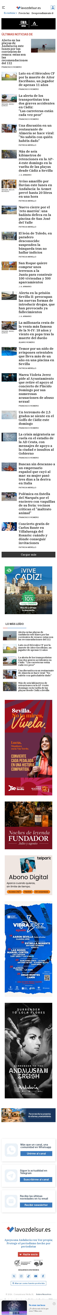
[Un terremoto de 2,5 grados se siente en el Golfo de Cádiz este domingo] (9, 415)
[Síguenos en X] (14, 1276)
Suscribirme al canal (36, 1179)
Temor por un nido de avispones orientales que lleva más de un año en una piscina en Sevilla (36, 356)
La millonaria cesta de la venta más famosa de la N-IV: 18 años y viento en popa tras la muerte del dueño (36, 330)
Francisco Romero (12, 67)
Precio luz (24, 13)
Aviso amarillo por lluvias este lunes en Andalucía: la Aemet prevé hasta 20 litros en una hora (35, 188)
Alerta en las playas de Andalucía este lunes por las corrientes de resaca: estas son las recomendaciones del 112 (15, 52)
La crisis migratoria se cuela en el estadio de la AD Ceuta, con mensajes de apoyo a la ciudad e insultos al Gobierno (37, 443)
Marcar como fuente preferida (29, 1283)
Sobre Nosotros (43, 1294)
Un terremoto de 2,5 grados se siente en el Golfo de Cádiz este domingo (36, 418)
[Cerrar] (54, 1303)
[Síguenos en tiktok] (28, 1276)
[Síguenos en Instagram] (21, 1276)
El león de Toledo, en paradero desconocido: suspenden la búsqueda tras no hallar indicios (35, 242)
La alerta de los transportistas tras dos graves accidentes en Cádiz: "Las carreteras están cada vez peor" (37, 105)
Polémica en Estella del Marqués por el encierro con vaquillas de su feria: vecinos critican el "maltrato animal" (37, 503)
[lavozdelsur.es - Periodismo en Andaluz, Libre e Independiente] (28, 8)
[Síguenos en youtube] (35, 1276)
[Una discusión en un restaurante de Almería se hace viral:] (9, 128)
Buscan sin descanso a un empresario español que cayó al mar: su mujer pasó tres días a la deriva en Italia (37, 473)
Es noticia (9, 13)
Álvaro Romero (27, 342)
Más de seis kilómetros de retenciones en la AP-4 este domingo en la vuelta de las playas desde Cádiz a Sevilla (36, 161)
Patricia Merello (27, 145)
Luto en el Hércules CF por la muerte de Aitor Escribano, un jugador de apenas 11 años (37, 79)
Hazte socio (30, 1254)
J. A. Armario (25, 175)
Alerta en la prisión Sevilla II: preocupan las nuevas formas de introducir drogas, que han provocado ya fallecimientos (37, 302)
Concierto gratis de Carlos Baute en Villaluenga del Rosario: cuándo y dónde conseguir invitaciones (34, 533)
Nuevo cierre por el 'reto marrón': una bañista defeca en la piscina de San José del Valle (35, 214)
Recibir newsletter (36, 1205)
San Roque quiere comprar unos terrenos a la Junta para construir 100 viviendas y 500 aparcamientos (35, 272)
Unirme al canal (36, 1153)
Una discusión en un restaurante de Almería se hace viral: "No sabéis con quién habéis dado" (36, 133)
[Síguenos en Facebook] (43, 1276)
